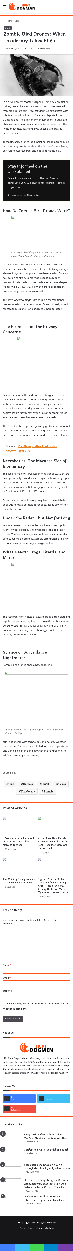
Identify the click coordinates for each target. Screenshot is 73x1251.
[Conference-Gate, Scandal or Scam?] (12, 1154)
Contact (49, 1228)
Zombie (48, 791)
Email (7, 977)
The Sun (24, 119)
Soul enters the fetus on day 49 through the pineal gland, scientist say (47, 1166)
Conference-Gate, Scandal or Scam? (46, 1150)
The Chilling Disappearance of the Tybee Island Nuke (19, 881)
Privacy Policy (26, 1228)
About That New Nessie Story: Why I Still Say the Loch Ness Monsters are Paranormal (53, 843)
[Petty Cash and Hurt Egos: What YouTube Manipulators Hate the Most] (12, 1139)
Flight (45, 784)
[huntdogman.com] (22, 6)
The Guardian (11, 426)
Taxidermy (28, 791)
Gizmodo (8, 119)
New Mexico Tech (39, 106)
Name (7, 965)
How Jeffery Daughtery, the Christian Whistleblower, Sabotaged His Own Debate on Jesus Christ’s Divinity (46, 1183)
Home (8, 20)
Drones (28, 784)
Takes (62, 784)
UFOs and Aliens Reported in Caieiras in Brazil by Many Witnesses (18, 842)
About (39, 1228)
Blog (17, 20)
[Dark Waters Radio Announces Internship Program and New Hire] (12, 1201)
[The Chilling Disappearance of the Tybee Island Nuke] (19, 867)
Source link (9, 772)
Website (7, 990)
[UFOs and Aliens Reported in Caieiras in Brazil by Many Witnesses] (19, 826)
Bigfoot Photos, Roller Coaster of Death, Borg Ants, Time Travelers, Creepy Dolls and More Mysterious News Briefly (53, 886)
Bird (11, 784)
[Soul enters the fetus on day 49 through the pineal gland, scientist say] (12, 1169)
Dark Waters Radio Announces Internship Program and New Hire (44, 1198)
